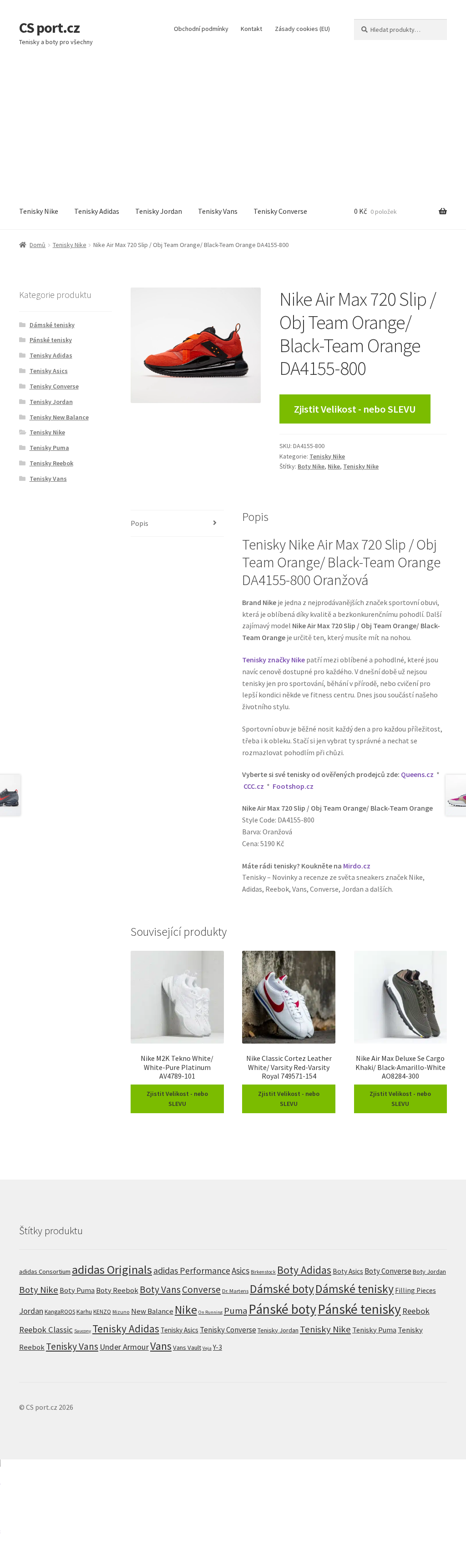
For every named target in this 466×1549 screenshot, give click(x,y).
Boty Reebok (117, 1290)
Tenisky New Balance (59, 417)
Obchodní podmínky (201, 29)
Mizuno (121, 1312)
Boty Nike (311, 466)
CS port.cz (49, 28)
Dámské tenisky (52, 325)
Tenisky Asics (49, 371)
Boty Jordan (429, 1271)
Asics (240, 1270)
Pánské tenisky (51, 340)
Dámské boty (282, 1289)
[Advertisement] (233, 125)
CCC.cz (253, 786)
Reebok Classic (46, 1329)
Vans (161, 1346)
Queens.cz (417, 774)
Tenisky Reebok (51, 463)
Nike (334, 466)
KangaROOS (60, 1312)
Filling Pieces (415, 1290)
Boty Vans (160, 1289)
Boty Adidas (304, 1270)
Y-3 (217, 1347)
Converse (201, 1289)
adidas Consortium (45, 1271)
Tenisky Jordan (158, 211)
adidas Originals (112, 1269)
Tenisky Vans (218, 211)
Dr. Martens (235, 1290)
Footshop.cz (293, 786)
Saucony (82, 1331)
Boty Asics (348, 1271)
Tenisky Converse (280, 211)
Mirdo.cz (356, 865)
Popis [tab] (139, 523)
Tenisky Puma (49, 448)
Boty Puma (77, 1290)
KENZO (102, 1312)
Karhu (84, 1311)
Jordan (31, 1311)
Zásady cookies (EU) (302, 29)
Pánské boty (282, 1309)
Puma (235, 1311)
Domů (38, 245)
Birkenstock (263, 1272)
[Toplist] (233, 1504)
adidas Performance (191, 1270)
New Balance (152, 1311)
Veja (207, 1348)
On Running (210, 1312)
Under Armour (124, 1347)
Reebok (416, 1311)
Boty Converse (388, 1271)
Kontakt (251, 29)
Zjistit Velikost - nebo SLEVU (355, 409)
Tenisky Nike (38, 211)
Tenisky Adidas (96, 211)
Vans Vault (187, 1347)
